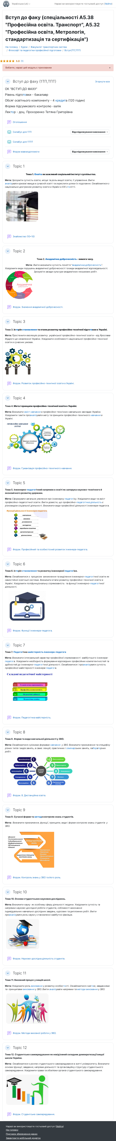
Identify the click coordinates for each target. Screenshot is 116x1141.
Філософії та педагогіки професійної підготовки (35, 50)
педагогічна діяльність (89, 502)
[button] (7, 81)
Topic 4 (19, 398)
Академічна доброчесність (61, 259)
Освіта (38, 174)
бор (95, 748)
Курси (24, 47)
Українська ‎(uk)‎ (20, 3)
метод (38, 816)
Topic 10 (20, 892)
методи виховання (87, 989)
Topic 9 (19, 810)
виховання (36, 986)
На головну (11, 47)
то (24, 94)
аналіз (8, 183)
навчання (95, 415)
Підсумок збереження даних (21, 1134)
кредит (60, 100)
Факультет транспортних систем (49, 47)
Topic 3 (19, 321)
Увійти (108, 3)
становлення (29, 329)
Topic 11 (19, 973)
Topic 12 (20, 1047)
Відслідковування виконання (89, 132)
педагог (31, 489)
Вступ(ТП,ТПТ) (72, 50)
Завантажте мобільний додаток (23, 1138)
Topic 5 (19, 483)
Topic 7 (19, 645)
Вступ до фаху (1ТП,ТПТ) (34, 81)
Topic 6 (19, 564)
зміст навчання (32, 412)
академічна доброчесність (86, 265)
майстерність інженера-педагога (47, 652)
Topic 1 (19, 166)
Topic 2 (19, 251)
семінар (70, 748)
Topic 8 (19, 732)
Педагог (18, 652)
